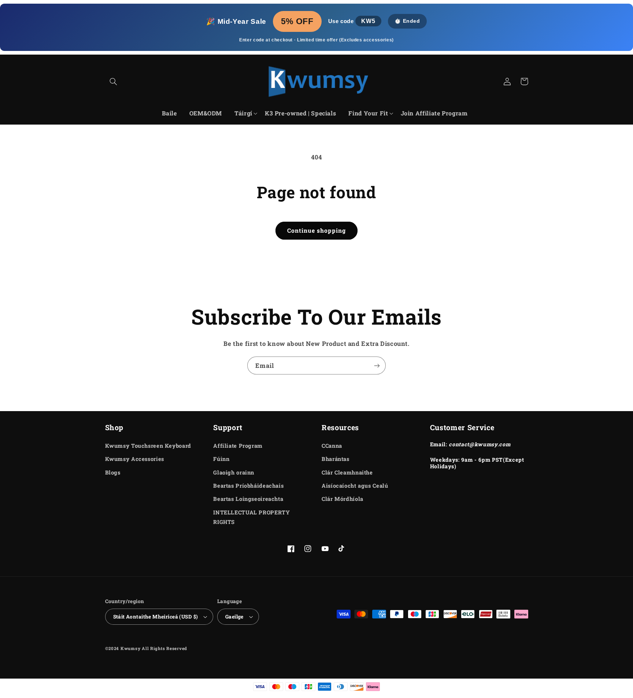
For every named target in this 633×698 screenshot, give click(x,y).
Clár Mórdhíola (342, 498)
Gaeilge (234, 616)
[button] (113, 81)
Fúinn (221, 458)
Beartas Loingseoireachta (248, 498)
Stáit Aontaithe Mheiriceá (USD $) (155, 616)
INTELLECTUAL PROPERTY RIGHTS (251, 517)
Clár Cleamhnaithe (347, 472)
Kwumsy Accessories (134, 458)
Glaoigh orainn (233, 472)
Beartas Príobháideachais (248, 485)
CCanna (332, 445)
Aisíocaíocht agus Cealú (355, 485)
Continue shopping (316, 230)
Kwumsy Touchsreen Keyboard (148, 445)
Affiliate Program (238, 445)
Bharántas (335, 458)
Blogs (113, 472)
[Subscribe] (377, 365)
